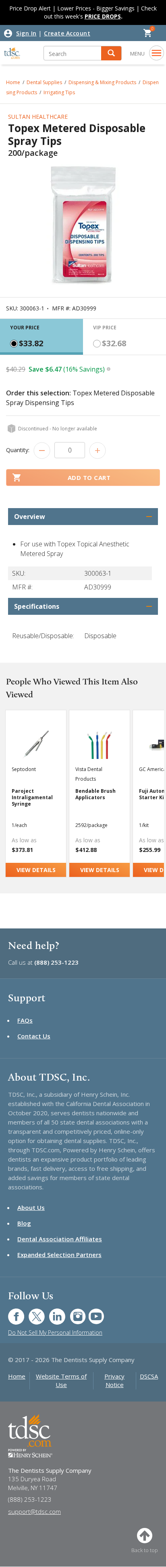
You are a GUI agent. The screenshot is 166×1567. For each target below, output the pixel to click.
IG (72, 1312)
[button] (111, 53)
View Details (36, 870)
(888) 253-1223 (56, 962)
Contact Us (33, 1036)
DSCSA (149, 1376)
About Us (31, 1207)
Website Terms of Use (61, 1380)
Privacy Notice (114, 1380)
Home (16, 1376)
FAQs (25, 1020)
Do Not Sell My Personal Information (55, 1332)
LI (51, 1312)
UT (92, 1312)
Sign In (26, 33)
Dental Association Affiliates (59, 1239)
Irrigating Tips (59, 92)
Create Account (67, 33)
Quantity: (17, 450)
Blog (24, 1223)
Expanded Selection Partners (59, 1255)
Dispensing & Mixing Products (102, 82)
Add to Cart (89, 477)
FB (11, 1312)
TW (32, 1312)
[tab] (41, 337)
